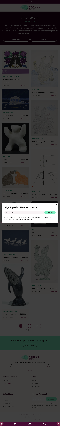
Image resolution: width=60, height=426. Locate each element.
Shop (15, 424)
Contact (30, 424)
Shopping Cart (45, 423)
